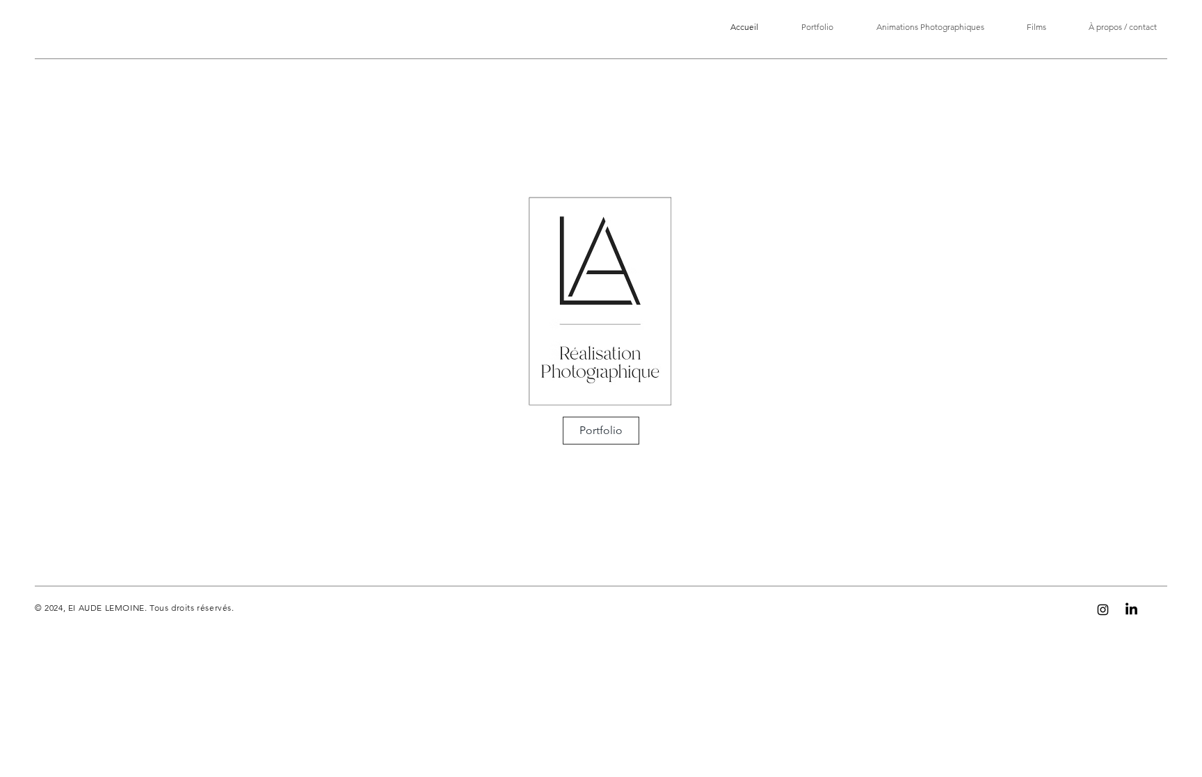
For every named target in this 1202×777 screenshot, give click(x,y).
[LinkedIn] (1131, 609)
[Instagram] (1103, 609)
